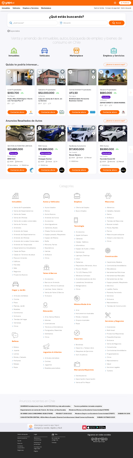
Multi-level (111, 330)
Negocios (17, 271)
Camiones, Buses (51, 228)
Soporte (19, 443)
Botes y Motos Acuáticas (54, 286)
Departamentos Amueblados (25, 248)
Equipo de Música (51, 238)
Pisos (16, 302)
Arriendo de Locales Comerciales (26, 241)
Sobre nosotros (22, 438)
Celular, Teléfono (82, 242)
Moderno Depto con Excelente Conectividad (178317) (95, 413)
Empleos (78, 201)
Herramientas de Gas (115, 279)
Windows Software (83, 276)
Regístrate (20, 450)
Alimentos (110, 207)
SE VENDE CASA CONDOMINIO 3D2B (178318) (36, 413)
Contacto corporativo (21, 447)
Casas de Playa (19, 251)
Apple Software (82, 235)
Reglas (36, 451)
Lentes (16, 354)
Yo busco (48, 296)
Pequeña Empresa (114, 337)
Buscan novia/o (112, 224)
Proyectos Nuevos (21, 275)
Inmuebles (6, 8)
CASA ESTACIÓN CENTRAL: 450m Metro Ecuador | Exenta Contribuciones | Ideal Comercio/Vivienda (57, 417)
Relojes (16, 364)
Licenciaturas (50, 323)
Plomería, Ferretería (114, 292)
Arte (77, 310)
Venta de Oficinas (20, 218)
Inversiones (111, 327)
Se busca (17, 316)
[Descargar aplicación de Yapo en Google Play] (101, 427)
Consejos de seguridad (112, 8)
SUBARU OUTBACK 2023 (106, 417)
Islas (15, 268)
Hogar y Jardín (18, 290)
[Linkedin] (102, 439)
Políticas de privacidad (37, 443)
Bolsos (16, 347)
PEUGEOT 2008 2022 (64, 413)
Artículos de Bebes (21, 296)
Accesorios (49, 221)
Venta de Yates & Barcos (54, 292)
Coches (48, 361)
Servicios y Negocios (114, 321)
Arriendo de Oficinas (21, 238)
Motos (47, 211)
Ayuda (19, 441)
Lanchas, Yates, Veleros (54, 289)
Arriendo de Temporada (23, 244)
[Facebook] (92, 439)
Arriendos (17, 228)
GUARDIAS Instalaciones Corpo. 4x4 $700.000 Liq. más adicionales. (45, 406)
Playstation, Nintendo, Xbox (86, 265)
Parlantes (79, 262)
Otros (16, 326)
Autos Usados (50, 207)
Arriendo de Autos (52, 218)
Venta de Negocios (114, 344)
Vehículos (16, 8)
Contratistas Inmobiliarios (116, 265)
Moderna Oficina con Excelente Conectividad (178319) (89, 410)
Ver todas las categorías (56, 439)
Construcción (111, 256)
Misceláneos (111, 269)
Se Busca (48, 255)
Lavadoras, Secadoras (84, 282)
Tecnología (79, 226)
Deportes (78, 339)
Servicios (110, 296)
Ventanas (17, 323)
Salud (109, 364)
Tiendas (54, 442)
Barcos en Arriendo (52, 282)
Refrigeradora (81, 286)
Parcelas (17, 265)
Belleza (15, 341)
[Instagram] (96, 439)
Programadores (113, 354)
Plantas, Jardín (19, 306)
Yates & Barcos (50, 273)
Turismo (110, 371)
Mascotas (109, 201)
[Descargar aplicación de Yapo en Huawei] (84, 427)
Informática (80, 245)
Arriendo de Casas (21, 231)
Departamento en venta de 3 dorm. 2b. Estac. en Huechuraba (43, 410)
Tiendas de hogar (20, 319)
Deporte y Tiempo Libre (85, 348)
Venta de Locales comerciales (25, 221)
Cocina (16, 299)
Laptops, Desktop (83, 255)
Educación (48, 311)
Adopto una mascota (115, 238)
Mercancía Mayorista (84, 370)
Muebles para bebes (52, 368)
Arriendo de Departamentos (24, 234)
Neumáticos (49, 248)
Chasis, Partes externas (54, 231)
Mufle (47, 241)
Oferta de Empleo (82, 207)
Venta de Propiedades (22, 207)
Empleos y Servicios (31, 8)
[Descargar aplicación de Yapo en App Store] (91, 427)
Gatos (109, 214)
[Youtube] (106, 439)
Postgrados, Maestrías (53, 330)
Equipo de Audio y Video (85, 249)
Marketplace (46, 8)
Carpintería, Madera (114, 262)
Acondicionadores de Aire (86, 279)
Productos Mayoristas (115, 334)
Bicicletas (79, 345)
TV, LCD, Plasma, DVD (84, 272)
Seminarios (49, 334)
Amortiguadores (51, 224)
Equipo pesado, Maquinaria (55, 234)
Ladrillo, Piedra (112, 289)
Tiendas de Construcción (116, 306)
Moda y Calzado (20, 357)
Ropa (16, 367)
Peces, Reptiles (112, 228)
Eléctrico (110, 286)
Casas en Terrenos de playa (24, 255)
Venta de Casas (20, 214)
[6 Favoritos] (39, 72)
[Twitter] (99, 439)
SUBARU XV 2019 (124, 413)
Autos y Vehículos (51, 201)
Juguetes (48, 365)
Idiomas (48, 320)
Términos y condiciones (37, 439)
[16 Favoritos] (9, 72)
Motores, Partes (51, 244)
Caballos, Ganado (113, 211)
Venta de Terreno (20, 224)
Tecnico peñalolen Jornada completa (88, 406)
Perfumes (17, 361)
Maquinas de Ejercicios (84, 351)
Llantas (47, 251)
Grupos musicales (82, 320)
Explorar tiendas (99, 8)
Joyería (16, 350)
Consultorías (111, 347)
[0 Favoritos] (70, 72)
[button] (31, 77)
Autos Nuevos (50, 214)
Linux (78, 259)
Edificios (17, 261)
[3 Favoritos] (101, 128)
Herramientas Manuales (116, 276)
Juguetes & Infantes (52, 352)
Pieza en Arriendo (20, 258)
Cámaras (79, 239)
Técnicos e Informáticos (54, 327)
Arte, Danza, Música (52, 317)
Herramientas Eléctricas (116, 272)
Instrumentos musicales (85, 313)
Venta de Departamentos (23, 211)
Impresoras (80, 252)
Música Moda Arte (82, 304)
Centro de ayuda (126, 8)
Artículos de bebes (52, 358)
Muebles (17, 309)
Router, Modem (81, 269)
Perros (109, 231)
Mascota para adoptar (115, 234)
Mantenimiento (112, 302)
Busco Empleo (81, 211)
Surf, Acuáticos (81, 355)
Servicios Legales (113, 367)
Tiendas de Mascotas (115, 221)
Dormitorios (18, 313)
